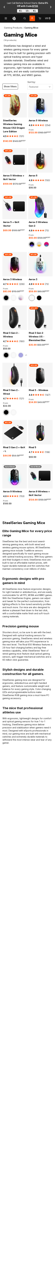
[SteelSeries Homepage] (14, 18)
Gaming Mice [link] (31, 27)
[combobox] (40, 86)
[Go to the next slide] (51, 7)
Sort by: (32, 82)
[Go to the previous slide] (4, 7)
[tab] (25, 18)
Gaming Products (13, 27)
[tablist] (25, 18)
